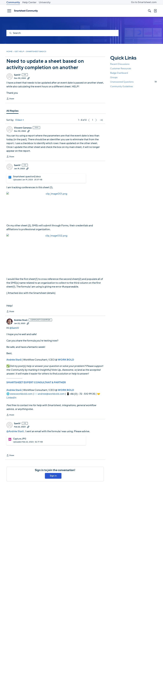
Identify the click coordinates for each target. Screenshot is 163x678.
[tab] (12, 111)
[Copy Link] (28, 78)
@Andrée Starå (15, 431)
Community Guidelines (121, 86)
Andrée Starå (20, 320)
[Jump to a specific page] (101, 120)
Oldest (18, 120)
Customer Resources (120, 68)
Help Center (29, 2)
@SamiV (14, 328)
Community (13, 2)
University (44, 2)
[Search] (149, 11)
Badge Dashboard (119, 72)
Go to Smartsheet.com (144, 2)
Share (10, 99)
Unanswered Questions (133, 81)
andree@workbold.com (51, 394)
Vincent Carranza (23, 127)
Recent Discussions (119, 64)
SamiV (17, 75)
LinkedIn (11, 397)
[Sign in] (155, 11)
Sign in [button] (53, 475)
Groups (113, 77)
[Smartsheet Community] (26, 11)
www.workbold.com (21, 394)
